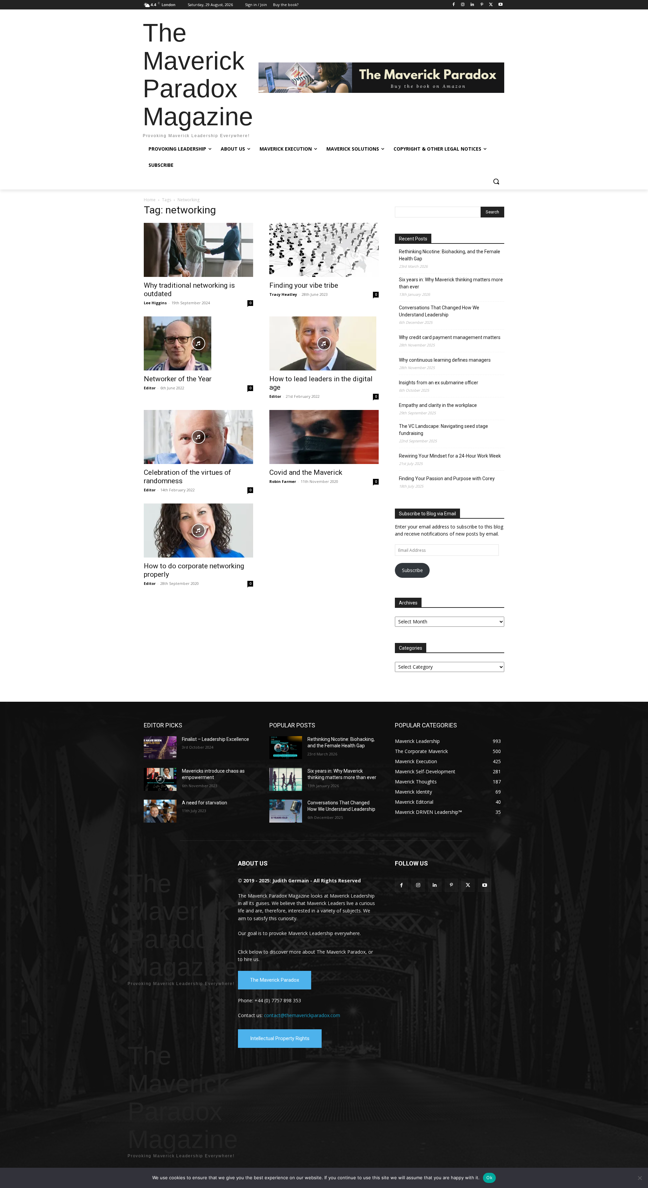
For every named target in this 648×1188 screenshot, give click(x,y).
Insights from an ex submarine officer (438, 382)
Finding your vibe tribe (303, 285)
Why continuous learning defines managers (445, 360)
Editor (150, 387)
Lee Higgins (155, 302)
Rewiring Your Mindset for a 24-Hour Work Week (450, 456)
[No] (639, 1177)
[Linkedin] (472, 5)
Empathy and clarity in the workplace (438, 405)
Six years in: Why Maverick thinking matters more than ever (451, 283)
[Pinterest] (482, 5)
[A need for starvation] (160, 811)
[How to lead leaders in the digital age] (324, 343)
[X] (491, 5)
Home (150, 200)
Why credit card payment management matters (450, 337)
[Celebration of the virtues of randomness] (198, 437)
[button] (496, 181)
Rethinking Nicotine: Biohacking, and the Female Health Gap (449, 255)
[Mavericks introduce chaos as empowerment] (160, 779)
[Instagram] (463, 5)
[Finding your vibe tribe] (324, 250)
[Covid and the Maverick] (324, 437)
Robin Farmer (282, 481)
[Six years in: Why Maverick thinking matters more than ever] (285, 779)
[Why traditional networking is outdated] (198, 250)
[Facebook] (453, 5)
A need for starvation (204, 802)
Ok (489, 1177)
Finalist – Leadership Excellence (215, 739)
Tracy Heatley (283, 294)
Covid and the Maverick (305, 472)
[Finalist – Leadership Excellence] (160, 747)
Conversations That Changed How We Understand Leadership (439, 311)
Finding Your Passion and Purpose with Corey (447, 478)
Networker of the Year (178, 379)
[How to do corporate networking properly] (198, 530)
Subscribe (412, 570)
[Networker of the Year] (198, 343)
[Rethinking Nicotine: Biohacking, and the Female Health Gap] (285, 747)
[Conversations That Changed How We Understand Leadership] (285, 811)
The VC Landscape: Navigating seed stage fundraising (443, 429)
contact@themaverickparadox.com (302, 1015)
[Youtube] (500, 5)
